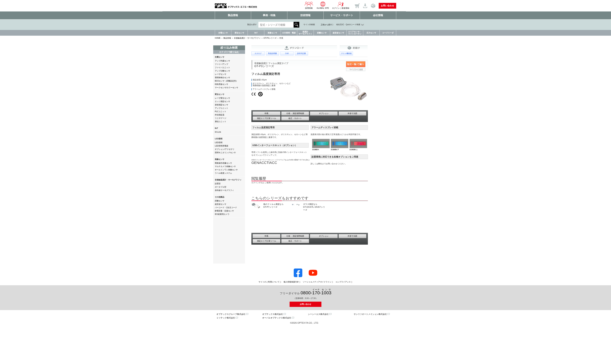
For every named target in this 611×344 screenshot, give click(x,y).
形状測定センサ (221, 105)
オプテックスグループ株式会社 (230, 314)
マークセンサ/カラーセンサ (226, 87)
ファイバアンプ (221, 64)
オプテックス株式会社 (272, 314)
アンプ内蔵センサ (222, 61)
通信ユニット (220, 121)
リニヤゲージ (220, 118)
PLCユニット (220, 111)
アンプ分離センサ (222, 71)
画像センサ (272, 33)
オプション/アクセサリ (224, 149)
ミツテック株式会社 (225, 318)
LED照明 (218, 142)
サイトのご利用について (269, 282)
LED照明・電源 (289, 33)
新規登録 (345, 8)
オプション (324, 113)
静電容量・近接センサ (224, 211)
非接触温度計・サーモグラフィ (247, 38)
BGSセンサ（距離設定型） (226, 81)
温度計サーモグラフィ (305, 33)
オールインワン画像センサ (226, 170)
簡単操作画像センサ (223, 163)
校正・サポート (295, 118)
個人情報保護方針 (291, 282)
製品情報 (233, 15)
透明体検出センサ (222, 77)
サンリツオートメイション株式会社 (370, 314)
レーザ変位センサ (222, 98)
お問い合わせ (387, 5)
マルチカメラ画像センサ (225, 166)
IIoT (256, 33)
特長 (266, 113)
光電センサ (223, 33)
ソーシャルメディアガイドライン (317, 282)
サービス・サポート (341, 15)
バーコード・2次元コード (226, 207)
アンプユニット (221, 108)
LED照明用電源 (221, 146)
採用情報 (309, 8)
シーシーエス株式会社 (318, 314)
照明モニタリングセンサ (225, 152)
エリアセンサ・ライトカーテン (355, 33)
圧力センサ (371, 33)
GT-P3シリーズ (270, 38)
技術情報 (305, 15)
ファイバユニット (222, 67)
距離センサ (322, 33)
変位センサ (239, 33)
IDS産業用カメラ (222, 214)
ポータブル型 (220, 187)
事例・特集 (269, 15)
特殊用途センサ (221, 84)
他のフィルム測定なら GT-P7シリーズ (273, 205)
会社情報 (378, 15)
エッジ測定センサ (222, 101)
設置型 (218, 184)
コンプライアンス (343, 282)
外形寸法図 (352, 113)
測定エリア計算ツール (266, 118)
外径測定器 (219, 115)
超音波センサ (338, 33)
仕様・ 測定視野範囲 (295, 113)
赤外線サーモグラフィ (224, 190)
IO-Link (218, 132)
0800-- (316, 291)
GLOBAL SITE (323, 8)
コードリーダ (388, 33)
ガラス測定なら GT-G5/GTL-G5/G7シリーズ (314, 207)
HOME (218, 38)
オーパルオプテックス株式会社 (276, 318)
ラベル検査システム (223, 173)
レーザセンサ (220, 74)
